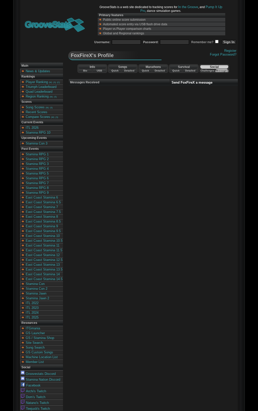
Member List (35, 362)
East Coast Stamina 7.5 (43, 212)
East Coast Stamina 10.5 (44, 241)
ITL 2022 (32, 303)
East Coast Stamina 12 (43, 255)
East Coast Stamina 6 (42, 197)
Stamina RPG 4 (37, 169)
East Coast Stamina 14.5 (44, 279)
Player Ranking (37, 82)
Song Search (35, 347)
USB (99, 70)
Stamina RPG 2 (37, 159)
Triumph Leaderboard (41, 87)
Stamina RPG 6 (37, 178)
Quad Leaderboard (39, 91)
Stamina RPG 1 (37, 154)
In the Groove (188, 7)
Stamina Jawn (36, 293)
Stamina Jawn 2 (37, 298)
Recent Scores (36, 112)
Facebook (33, 385)
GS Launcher (35, 333)
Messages (221, 70)
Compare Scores (38, 117)
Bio (85, 70)
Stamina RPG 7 (37, 183)
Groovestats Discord (41, 374)
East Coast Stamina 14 (43, 274)
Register (230, 51)
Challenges (207, 70)
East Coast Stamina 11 (42, 245)
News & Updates (38, 71)
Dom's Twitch (35, 397)
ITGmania (33, 328)
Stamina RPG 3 (37, 164)
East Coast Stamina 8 (42, 217)
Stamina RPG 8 (37, 188)
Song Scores (35, 107)
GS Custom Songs (39, 352)
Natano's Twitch (37, 403)
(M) (50, 82)
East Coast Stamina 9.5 (43, 231)
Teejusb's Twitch (38, 408)
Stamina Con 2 (36, 289)
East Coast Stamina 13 (43, 265)
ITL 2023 (32, 308)
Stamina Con (35, 284)
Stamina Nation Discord (43, 379)
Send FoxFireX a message (192, 82)
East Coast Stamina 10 (43, 236)
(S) (54, 82)
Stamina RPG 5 (37, 173)
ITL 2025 (32, 317)
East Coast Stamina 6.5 (43, 202)
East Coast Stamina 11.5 (44, 250)
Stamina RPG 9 (37, 193)
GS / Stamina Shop (40, 338)
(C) (58, 82)
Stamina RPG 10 (38, 132)
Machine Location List (42, 357)
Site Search (34, 343)
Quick (115, 70)
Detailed (129, 70)
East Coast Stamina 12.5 (44, 260)
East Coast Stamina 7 (42, 207)
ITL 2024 (32, 313)
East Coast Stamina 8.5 (43, 221)
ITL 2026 (32, 128)
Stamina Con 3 (36, 143)
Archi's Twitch (36, 391)
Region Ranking (37, 96)
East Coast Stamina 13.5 (44, 269)
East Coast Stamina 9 (42, 226)
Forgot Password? (223, 54)
